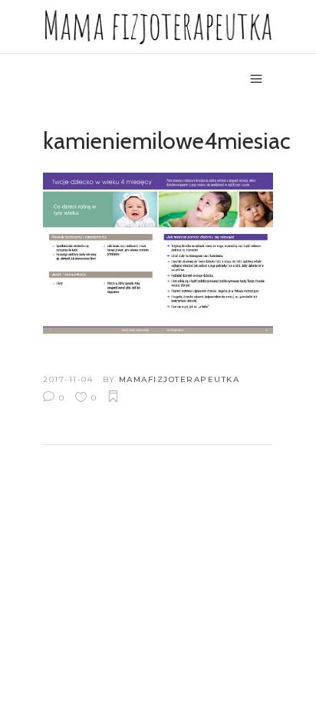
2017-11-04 (68, 379)
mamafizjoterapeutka (179, 379)
